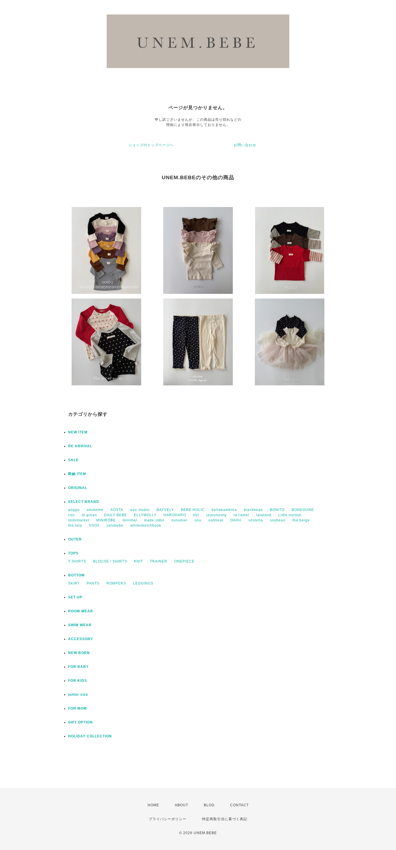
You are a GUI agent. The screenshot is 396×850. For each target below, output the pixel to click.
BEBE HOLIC (193, 510)
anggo (74, 510)
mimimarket (78, 520)
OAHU (235, 520)
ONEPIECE (184, 561)
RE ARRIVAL (80, 446)
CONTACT (239, 805)
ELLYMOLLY (145, 515)
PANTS (93, 583)
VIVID (94, 525)
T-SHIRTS (77, 561)
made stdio (154, 520)
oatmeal (215, 520)
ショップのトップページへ (151, 145)
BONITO (277, 510)
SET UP (75, 597)
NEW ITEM (78, 432)
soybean (278, 520)
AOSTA (116, 510)
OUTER (75, 539)
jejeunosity (216, 515)
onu (198, 520)
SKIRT (74, 583)
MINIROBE (106, 520)
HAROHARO (175, 515)
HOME (153, 805)
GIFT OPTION (80, 722)
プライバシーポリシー (167, 819)
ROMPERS (116, 583)
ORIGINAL (77, 488)
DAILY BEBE (115, 515)
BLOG (209, 805)
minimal (130, 520)
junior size (78, 695)
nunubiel (179, 520)
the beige (301, 520)
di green (89, 515)
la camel (241, 515)
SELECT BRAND (83, 502)
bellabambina (224, 510)
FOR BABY (78, 667)
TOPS (73, 553)
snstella (255, 520)
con (71, 515)
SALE (73, 460)
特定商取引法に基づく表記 (224, 819)
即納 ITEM (77, 474)
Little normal (289, 515)
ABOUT (181, 805)
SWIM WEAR (80, 625)
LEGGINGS (143, 583)
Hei (196, 515)
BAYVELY (165, 510)
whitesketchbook (145, 525)
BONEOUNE (303, 510)
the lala (75, 525)
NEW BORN (79, 653)
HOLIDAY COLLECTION (90, 736)
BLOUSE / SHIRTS (110, 561)
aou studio (140, 510)
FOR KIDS (77, 681)
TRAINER (158, 561)
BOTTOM (76, 575)
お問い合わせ (245, 145)
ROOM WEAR (80, 611)
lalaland (263, 515)
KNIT (138, 561)
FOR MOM (77, 708)
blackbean (253, 510)
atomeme (95, 510)
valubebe (114, 525)
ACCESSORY (80, 639)
